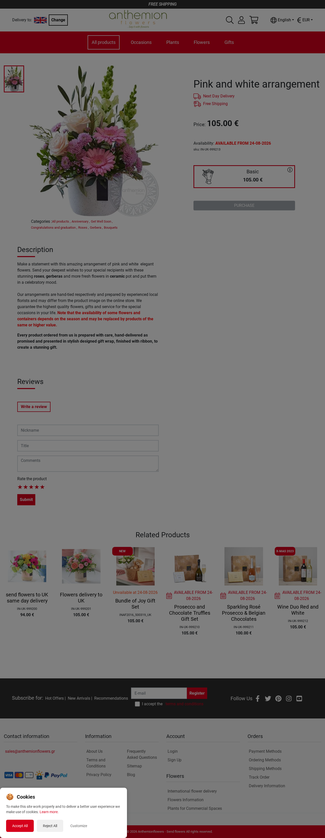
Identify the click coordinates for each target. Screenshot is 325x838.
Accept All (20, 826)
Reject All (50, 826)
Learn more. (49, 812)
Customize (78, 826)
